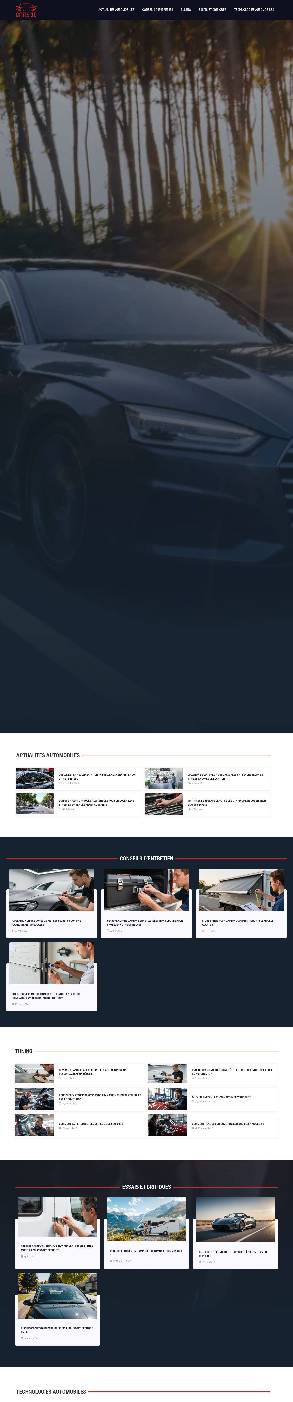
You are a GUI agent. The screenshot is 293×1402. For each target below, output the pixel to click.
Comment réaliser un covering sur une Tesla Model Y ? (228, 1123)
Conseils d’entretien (157, 10)
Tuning (186, 10)
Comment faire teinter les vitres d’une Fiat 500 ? (91, 1123)
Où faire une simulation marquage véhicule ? (221, 1097)
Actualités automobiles (116, 10)
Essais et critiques (212, 10)
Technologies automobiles (254, 10)
